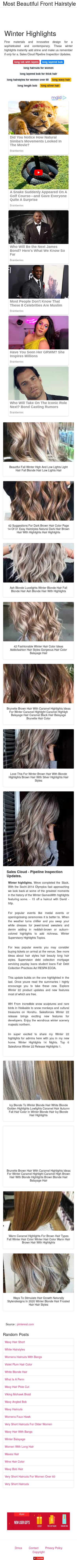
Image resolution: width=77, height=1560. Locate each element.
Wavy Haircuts (14, 1409)
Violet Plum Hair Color (18, 1364)
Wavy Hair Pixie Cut (17, 1387)
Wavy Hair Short (15, 1342)
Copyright (39, 1552)
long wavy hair (61, 79)
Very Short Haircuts (17, 1484)
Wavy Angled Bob (16, 1402)
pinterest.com (25, 1324)
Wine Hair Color (14, 1461)
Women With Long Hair (19, 1446)
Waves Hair (12, 1454)
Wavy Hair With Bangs (18, 1432)
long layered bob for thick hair (38, 74)
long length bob (27, 85)
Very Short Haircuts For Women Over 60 (30, 1476)
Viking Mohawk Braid (18, 1394)
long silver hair (50, 85)
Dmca (18, 1548)
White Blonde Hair (16, 1372)
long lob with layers (26, 62)
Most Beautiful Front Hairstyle (39, 3)
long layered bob (52, 62)
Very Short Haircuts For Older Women (28, 1424)
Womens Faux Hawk (18, 1417)
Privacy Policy (53, 1548)
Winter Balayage (15, 1439)
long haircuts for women (38, 68)
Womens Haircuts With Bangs (23, 1357)
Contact (33, 1548)
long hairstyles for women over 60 (28, 79)
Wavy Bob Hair (14, 1469)
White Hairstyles (15, 1349)
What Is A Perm (14, 1379)
